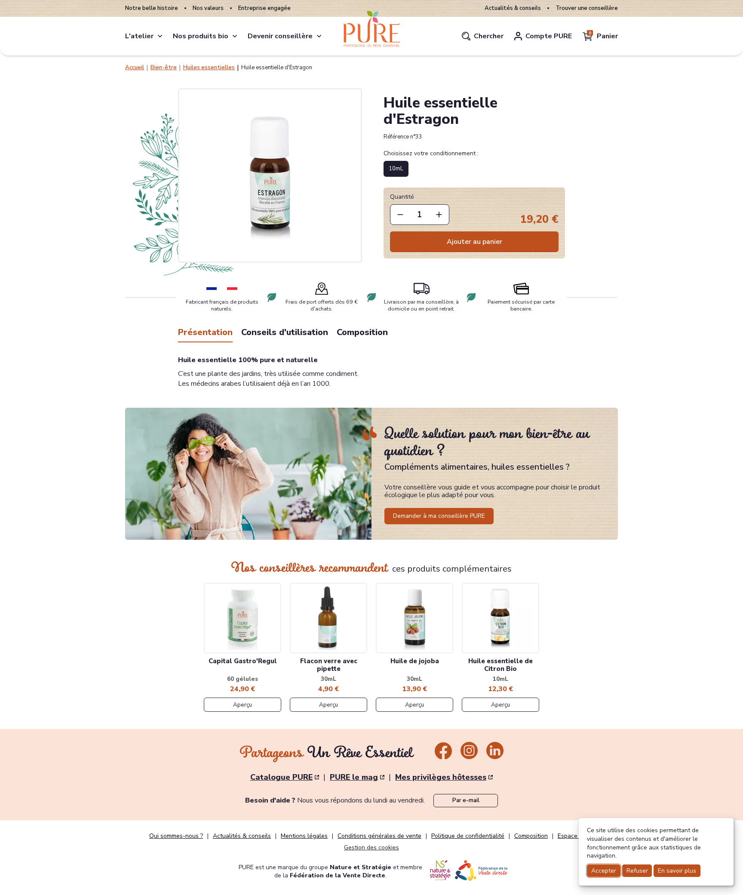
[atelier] (160, 36)
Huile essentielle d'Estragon (276, 67)
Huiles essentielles (209, 67)
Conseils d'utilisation (284, 332)
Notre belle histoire (151, 8)
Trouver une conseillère (587, 8)
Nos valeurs (208, 8)
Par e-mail (465, 800)
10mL (396, 168)
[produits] (235, 36)
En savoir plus (677, 871)
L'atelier (139, 36)
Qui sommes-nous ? (176, 836)
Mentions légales (304, 836)
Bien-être (163, 67)
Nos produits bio (200, 36)
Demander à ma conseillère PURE (439, 516)
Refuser (637, 871)
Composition (362, 332)
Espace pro (573, 836)
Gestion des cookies (371, 847)
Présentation (205, 332)
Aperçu (242, 705)
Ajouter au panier (474, 241)
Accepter (603, 871)
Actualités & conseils (513, 8)
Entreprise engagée (264, 8)
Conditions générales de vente (379, 836)
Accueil (134, 67)
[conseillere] (319, 36)
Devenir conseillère (280, 36)
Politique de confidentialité (467, 836)
